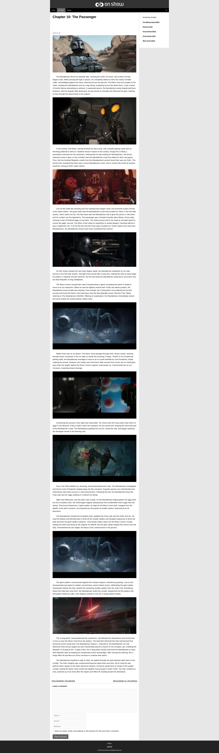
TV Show (61, 10)
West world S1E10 (149, 41)
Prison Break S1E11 (149, 31)
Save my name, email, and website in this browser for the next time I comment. (87, 731)
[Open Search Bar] (166, 10)
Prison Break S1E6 (149, 36)
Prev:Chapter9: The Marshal (63, 681)
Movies (69, 10)
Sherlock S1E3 (148, 27)
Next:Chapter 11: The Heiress (125, 681)
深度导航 (109, 746)
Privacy (109, 743)
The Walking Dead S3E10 (151, 22)
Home (53, 10)
